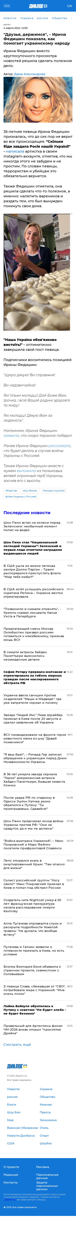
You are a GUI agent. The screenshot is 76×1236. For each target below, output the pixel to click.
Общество (11, 490)
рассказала (59, 446)
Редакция (11, 1174)
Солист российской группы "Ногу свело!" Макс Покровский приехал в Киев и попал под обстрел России (34, 884)
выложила (26, 471)
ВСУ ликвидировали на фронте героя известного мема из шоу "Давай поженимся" (35, 738)
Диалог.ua (10, 1199)
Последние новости (27, 512)
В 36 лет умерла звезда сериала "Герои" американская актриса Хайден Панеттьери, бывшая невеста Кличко (34, 779)
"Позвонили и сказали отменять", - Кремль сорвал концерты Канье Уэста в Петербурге (32, 612)
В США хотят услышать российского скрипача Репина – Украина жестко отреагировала (34, 592)
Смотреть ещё (17, 1045)
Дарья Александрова (29, 74)
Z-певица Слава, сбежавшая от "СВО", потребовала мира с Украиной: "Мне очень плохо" (35, 990)
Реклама (42, 1167)
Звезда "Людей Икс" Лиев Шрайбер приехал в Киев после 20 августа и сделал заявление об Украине (33, 718)
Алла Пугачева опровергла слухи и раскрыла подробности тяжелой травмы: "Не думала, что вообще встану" (33, 929)
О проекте (11, 1167)
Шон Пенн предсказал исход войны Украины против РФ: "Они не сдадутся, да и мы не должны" (34, 824)
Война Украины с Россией (20, 496)
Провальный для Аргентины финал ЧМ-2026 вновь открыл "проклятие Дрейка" (33, 1029)
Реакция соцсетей (54, 490)
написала (15, 151)
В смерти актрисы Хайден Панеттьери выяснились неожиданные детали (25, 655)
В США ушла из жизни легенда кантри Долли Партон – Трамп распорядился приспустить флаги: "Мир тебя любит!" (32, 571)
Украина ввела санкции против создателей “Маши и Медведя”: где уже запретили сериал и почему (33, 698)
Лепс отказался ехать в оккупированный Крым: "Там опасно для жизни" (34, 864)
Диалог (7, 24)
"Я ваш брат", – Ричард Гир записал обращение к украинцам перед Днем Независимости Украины (35, 758)
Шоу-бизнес (30, 490)
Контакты (11, 1182)
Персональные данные (47, 1176)
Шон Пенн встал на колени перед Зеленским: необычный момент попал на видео (32, 526)
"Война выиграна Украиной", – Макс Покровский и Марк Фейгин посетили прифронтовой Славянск (33, 844)
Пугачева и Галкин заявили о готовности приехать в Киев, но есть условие (34, 950)
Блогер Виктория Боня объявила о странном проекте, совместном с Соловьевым (32, 970)
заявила (11, 435)
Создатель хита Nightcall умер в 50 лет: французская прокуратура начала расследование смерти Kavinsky (32, 905)
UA (69, 6)
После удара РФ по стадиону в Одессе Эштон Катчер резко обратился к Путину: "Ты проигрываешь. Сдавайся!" (29, 803)
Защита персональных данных (47, 1186)
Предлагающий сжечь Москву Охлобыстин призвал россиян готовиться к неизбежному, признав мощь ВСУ (34, 634)
